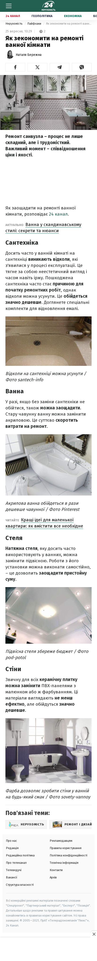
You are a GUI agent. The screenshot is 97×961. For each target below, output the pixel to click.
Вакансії (11, 877)
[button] (15, 67)
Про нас (11, 840)
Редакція (12, 848)
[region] (48, 949)
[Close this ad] (93, 934)
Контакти (56, 870)
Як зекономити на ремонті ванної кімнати (69, 23)
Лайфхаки (34, 23)
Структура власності (20, 884)
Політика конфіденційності (68, 855)
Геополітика (42, 16)
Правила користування (65, 848)
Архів (53, 877)
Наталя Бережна (28, 55)
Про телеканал (16, 862)
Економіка (73, 16)
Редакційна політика (20, 855)
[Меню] (9, 6)
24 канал (58, 214)
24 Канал (13, 16)
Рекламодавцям (61, 840)
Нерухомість (14, 23)
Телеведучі (13, 870)
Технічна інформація (64, 862)
